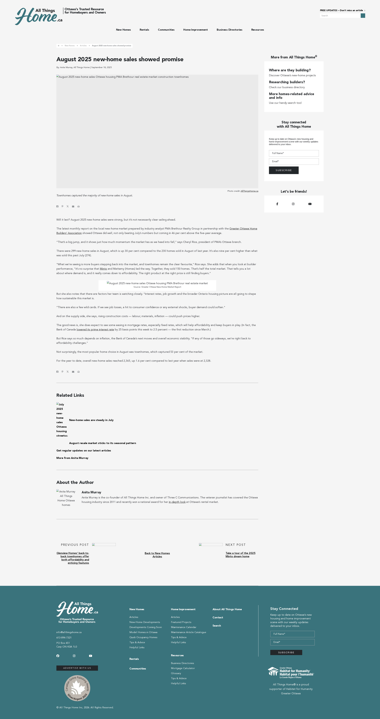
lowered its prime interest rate (95, 329)
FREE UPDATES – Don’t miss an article (341, 10)
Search (217, 625)
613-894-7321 (64, 637)
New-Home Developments (144, 622)
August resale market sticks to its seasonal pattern (102, 443)
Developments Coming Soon (145, 627)
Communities (166, 29)
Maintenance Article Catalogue (188, 632)
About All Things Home (227, 609)
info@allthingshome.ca (68, 632)
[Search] (363, 15)
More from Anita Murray (72, 458)
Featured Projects (181, 622)
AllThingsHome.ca (249, 191)
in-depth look (177, 502)
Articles (83, 46)
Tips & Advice (137, 642)
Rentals (144, 29)
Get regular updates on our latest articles (83, 450)
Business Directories (229, 29)
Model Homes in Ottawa (143, 632)
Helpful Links (136, 647)
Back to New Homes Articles (157, 555)
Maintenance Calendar (183, 627)
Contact (218, 617)
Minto (103, 268)
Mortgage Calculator (183, 668)
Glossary (176, 673)
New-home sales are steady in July (91, 420)
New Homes (123, 29)
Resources (257, 29)
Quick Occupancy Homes (143, 637)
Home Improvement (195, 29)
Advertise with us (77, 668)
